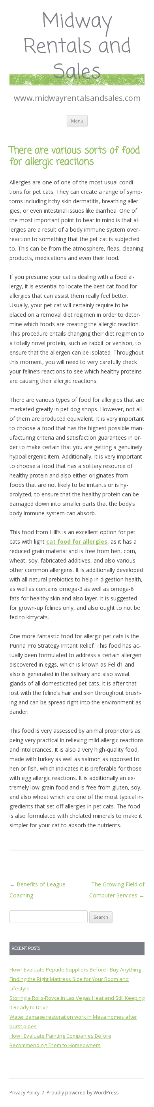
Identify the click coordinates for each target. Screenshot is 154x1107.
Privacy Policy (24, 1092)
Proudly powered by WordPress (82, 1092)
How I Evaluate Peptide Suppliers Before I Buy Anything (75, 969)
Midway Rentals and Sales (77, 47)
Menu (77, 121)
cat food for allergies (76, 541)
